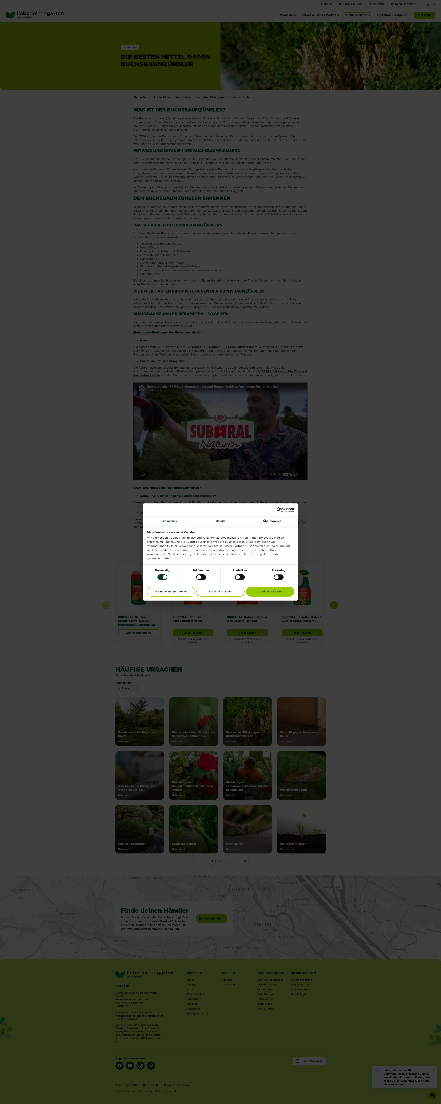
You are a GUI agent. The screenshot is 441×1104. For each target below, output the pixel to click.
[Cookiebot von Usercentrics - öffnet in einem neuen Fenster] (279, 509)
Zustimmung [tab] (169, 521)
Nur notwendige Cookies (171, 591)
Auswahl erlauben (220, 591)
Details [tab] (220, 521)
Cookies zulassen (270, 591)
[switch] (201, 577)
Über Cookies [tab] (272, 521)
